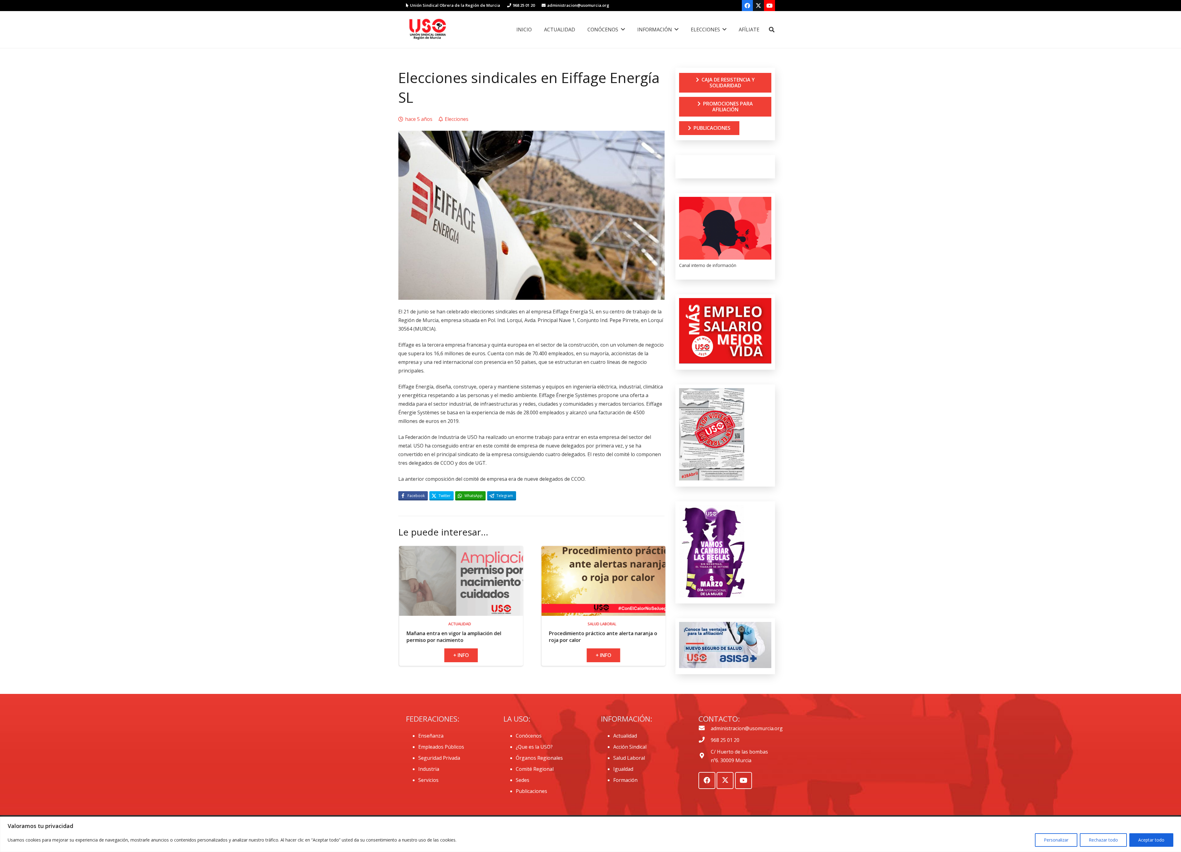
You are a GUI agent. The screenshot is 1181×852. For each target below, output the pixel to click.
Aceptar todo (1151, 840)
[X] (758, 5)
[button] (771, 30)
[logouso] (427, 29)
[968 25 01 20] (704, 740)
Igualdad (623, 769)
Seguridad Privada (439, 757)
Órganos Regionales (539, 757)
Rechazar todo (1103, 840)
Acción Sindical (629, 746)
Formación (625, 780)
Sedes (522, 780)
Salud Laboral (629, 757)
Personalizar (1056, 840)
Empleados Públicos (441, 746)
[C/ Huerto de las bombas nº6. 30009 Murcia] (704, 756)
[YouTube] (769, 5)
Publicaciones (531, 791)
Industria (428, 769)
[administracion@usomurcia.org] (704, 728)
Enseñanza (430, 735)
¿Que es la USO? (534, 746)
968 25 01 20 (725, 740)
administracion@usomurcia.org (747, 728)
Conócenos (529, 735)
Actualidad (625, 735)
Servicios (428, 780)
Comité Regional (535, 769)
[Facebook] (747, 5)
